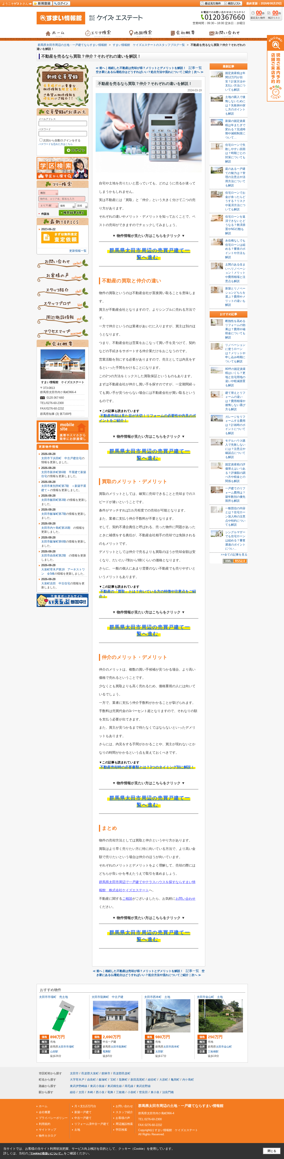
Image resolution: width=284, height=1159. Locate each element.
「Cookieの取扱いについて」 (46, 1153)
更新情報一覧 (78, 250)
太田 (81, 1092)
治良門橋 (168, 1092)
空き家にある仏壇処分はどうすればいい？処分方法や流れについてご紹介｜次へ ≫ (149, 72)
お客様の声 (123, 1118)
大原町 (163, 1079)
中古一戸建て (83, 1118)
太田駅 (159, 1051)
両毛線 (129, 1086)
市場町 (70, 1046)
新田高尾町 (137, 1079)
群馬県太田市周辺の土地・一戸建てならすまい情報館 (180, 1106)
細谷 (73, 1092)
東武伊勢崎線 (78, 1086)
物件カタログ (47, 1135)
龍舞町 (123, 1046)
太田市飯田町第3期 (54, 499)
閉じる (272, 1151)
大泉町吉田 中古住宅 (55, 583)
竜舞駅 (107, 1051)
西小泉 (100, 1092)
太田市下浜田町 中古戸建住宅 (61, 458)
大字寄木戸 (77, 1079)
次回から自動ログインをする (62, 140)
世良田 (143, 1092)
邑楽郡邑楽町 (121, 1073)
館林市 (106, 1073)
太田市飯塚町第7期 (53, 513)
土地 (77, 1129)
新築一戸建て (83, 1112)
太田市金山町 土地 (210, 997)
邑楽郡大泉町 (90, 1073)
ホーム (43, 1106)
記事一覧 (195, 68)
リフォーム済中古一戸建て (91, 1124)
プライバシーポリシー (53, 1118)
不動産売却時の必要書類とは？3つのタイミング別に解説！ (147, 767)
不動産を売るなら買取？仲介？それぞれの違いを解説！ (145, 84)
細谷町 (152, 1079)
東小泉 (155, 1092)
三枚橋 (120, 1092)
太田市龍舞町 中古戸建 (107, 997)
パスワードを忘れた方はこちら (56, 144)
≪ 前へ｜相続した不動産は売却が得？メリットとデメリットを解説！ (141, 68)
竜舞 (110, 1092)
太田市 (62, 1046)
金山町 (228, 1046)
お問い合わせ (185, 898)
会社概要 (44, 1112)
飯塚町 (103, 1079)
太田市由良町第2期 (55, 555)
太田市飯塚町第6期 (53, 541)
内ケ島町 (188, 1079)
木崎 (90, 1092)
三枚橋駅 (213, 1051)
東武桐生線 (114, 1086)
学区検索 (121, 1129)
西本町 (175, 1046)
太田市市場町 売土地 (53, 997)
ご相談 (127, 898)
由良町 (91, 1079)
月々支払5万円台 (85, 1106)
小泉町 (132, 1092)
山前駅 (54, 1051)
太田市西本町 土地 (157, 997)
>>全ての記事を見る (234, 554)
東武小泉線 (97, 1086)
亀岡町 (175, 1079)
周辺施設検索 (124, 1124)
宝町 (113, 1079)
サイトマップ (47, 1129)
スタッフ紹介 (124, 1112)
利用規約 (44, 1124)
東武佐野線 (143, 1086)
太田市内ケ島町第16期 (57, 527)
